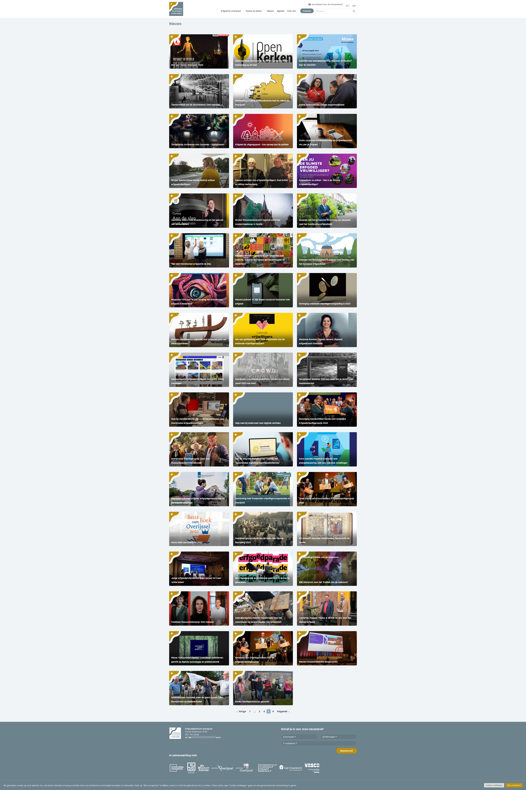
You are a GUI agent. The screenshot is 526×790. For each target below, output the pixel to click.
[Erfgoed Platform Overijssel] (176, 8)
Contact (307, 10)
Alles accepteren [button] (514, 785)
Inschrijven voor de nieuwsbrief (327, 4)
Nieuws (270, 10)
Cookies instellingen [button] (494, 785)
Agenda (280, 10)
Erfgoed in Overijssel (231, 10)
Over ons (291, 10)
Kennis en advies (254, 10)
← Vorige (241, 711)
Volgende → (283, 711)
